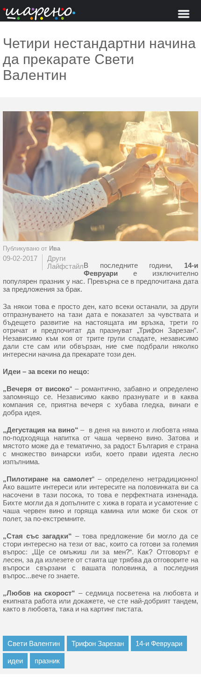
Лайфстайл (65, 266)
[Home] (39, 14)
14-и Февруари (159, 643)
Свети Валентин (33, 643)
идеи (15, 661)
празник (47, 661)
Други (56, 258)
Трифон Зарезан (98, 643)
